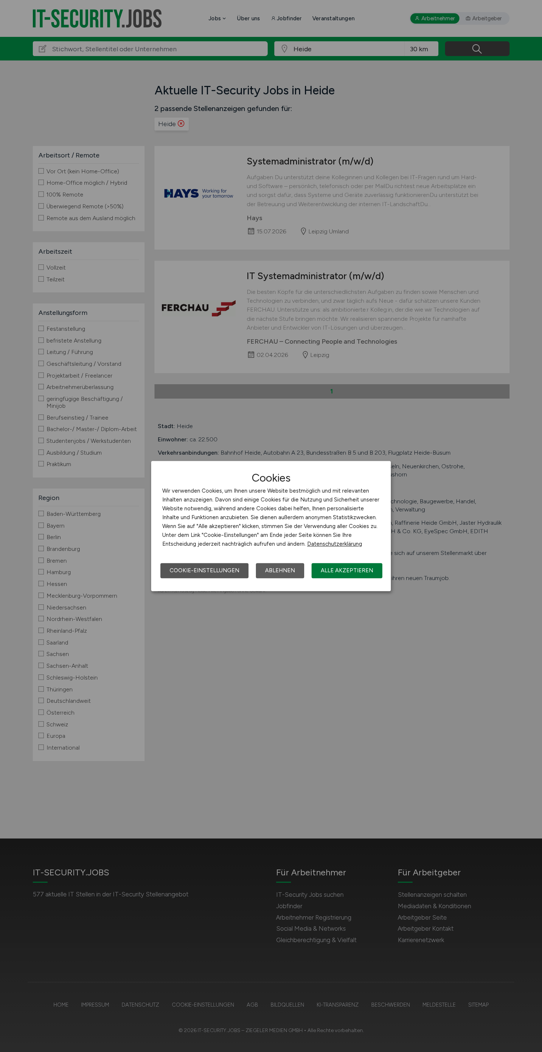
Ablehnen (280, 570)
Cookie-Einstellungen (204, 570)
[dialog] (271, 526)
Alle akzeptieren (347, 570)
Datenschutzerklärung (334, 544)
